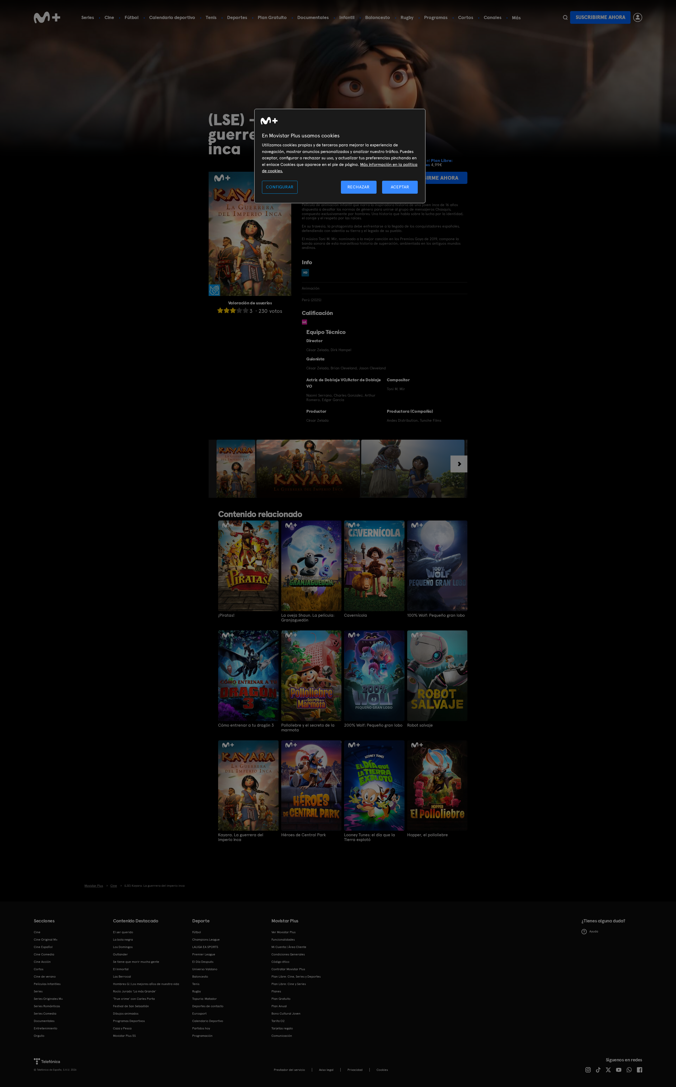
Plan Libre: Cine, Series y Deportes (296, 976)
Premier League (203, 954)
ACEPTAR (400, 186)
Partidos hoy (201, 1028)
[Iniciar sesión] (637, 17)
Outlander (120, 954)
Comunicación (281, 1036)
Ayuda (593, 931)
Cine (109, 17)
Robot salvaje (420, 725)
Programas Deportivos (129, 1021)
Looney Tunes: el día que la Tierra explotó (369, 837)
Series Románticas (47, 1006)
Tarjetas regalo (282, 1028)
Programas (436, 17)
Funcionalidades (283, 939)
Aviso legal (326, 1070)
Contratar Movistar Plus (288, 969)
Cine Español (43, 947)
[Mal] (226, 310)
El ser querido (123, 932)
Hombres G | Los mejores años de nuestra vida (146, 984)
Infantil (347, 17)
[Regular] (233, 310)
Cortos (465, 17)
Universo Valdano (204, 969)
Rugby (407, 17)
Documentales (313, 17)
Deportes (237, 17)
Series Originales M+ (48, 999)
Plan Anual (279, 1006)
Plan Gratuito (272, 17)
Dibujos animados (125, 1013)
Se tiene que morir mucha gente (136, 962)
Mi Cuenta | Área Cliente (288, 947)
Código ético (280, 962)
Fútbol (132, 17)
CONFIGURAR (279, 186)
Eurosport (199, 1013)
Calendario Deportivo (207, 1021)
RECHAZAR (359, 186)
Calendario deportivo (172, 17)
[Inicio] (47, 17)
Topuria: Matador (204, 999)
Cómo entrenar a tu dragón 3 (246, 725)
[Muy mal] (220, 310)
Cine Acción (42, 962)
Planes (276, 991)
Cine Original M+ (46, 939)
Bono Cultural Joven (286, 1013)
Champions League (206, 939)
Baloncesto (377, 17)
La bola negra (123, 939)
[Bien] (239, 310)
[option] (236, 469)
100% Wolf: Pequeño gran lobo (436, 615)
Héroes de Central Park (303, 835)
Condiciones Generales (288, 954)
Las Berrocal (122, 976)
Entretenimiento (45, 1028)
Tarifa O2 (278, 1021)
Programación (202, 1036)
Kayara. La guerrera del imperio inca (240, 837)
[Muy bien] (245, 310)
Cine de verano (45, 976)
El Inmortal (121, 969)
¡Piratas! (226, 615)
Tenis (211, 17)
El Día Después (202, 962)
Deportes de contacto (207, 1006)
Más (516, 17)
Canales (492, 17)
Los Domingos (123, 947)
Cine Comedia (44, 954)
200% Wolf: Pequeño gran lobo (373, 725)
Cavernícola (355, 615)
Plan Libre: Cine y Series (288, 984)
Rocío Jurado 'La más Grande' (134, 991)
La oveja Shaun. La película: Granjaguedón (307, 618)
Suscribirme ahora (600, 17)
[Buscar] (565, 17)
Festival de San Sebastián (131, 1006)
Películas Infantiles (47, 984)
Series (87, 17)
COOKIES (382, 1070)
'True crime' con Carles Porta (134, 999)
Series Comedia (45, 1013)
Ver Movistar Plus (283, 932)
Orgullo (39, 1036)
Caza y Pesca (122, 1028)
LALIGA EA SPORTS (205, 947)
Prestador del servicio (289, 1070)
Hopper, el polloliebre (427, 835)
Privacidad (355, 1070)
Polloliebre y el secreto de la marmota (308, 727)
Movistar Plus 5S (124, 1036)
